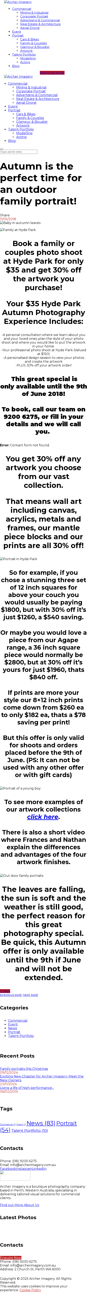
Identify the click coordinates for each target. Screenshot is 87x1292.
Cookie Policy (30, 1290)
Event (13, 1024)
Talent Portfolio (21, 1036)
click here (42, 817)
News (12, 1028)
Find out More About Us (19, 1205)
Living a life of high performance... (27, 1088)
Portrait (14, 1032)
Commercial (18, 1020)
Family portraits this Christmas (24, 1069)
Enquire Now (10, 1258)
